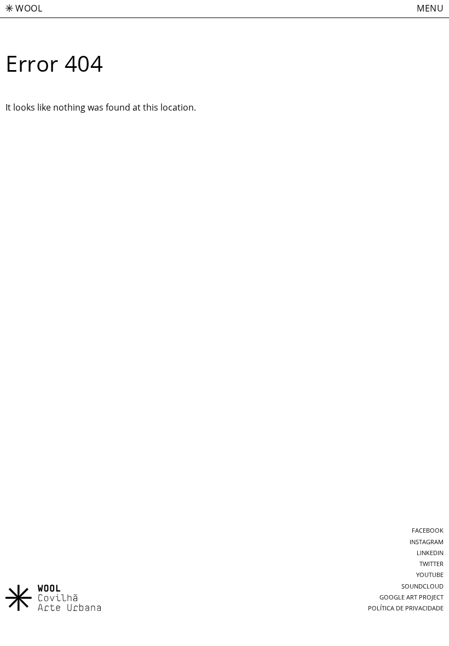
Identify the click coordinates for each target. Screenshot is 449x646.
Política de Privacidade (406, 608)
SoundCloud (422, 586)
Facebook (428, 530)
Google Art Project (411, 597)
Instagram (427, 542)
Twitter (431, 564)
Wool (28, 8)
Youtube (430, 575)
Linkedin (430, 553)
